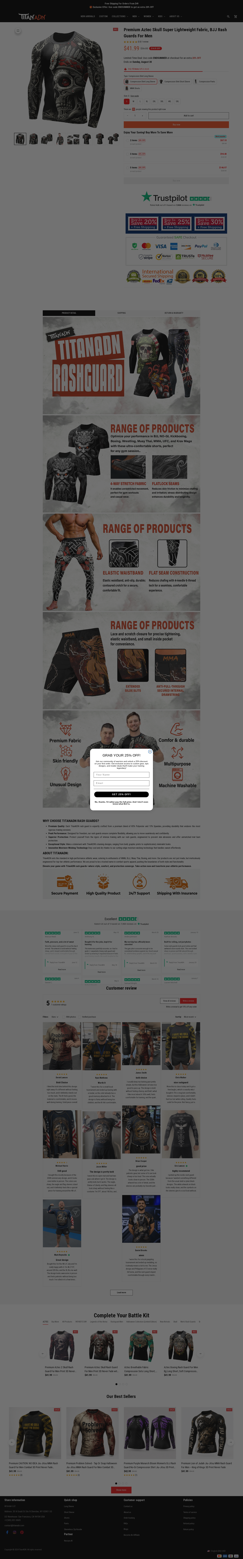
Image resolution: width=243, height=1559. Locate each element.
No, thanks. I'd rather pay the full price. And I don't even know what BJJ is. (121, 803)
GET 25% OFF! (121, 794)
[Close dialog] (150, 751)
